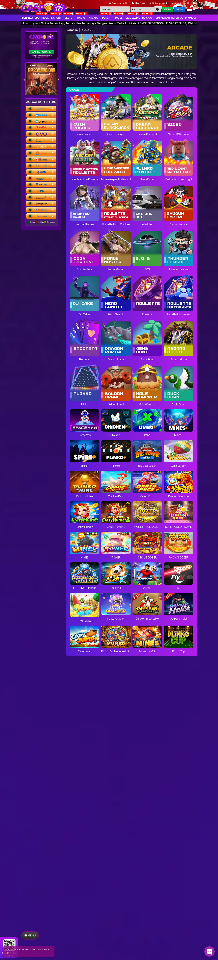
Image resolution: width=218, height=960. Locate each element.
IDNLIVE (81, 18)
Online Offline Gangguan (42, 222)
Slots (68, 18)
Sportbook (42, 18)
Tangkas (147, 18)
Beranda (27, 18)
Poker (106, 18)
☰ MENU (30, 935)
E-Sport (56, 18)
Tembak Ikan (162, 18)
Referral (177, 18)
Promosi (190, 18)
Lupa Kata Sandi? (180, 3)
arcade (93, 18)
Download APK (119, 3)
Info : (26, 23)
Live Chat (139, 3)
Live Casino (133, 18)
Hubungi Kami (159, 3)
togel (118, 18)
